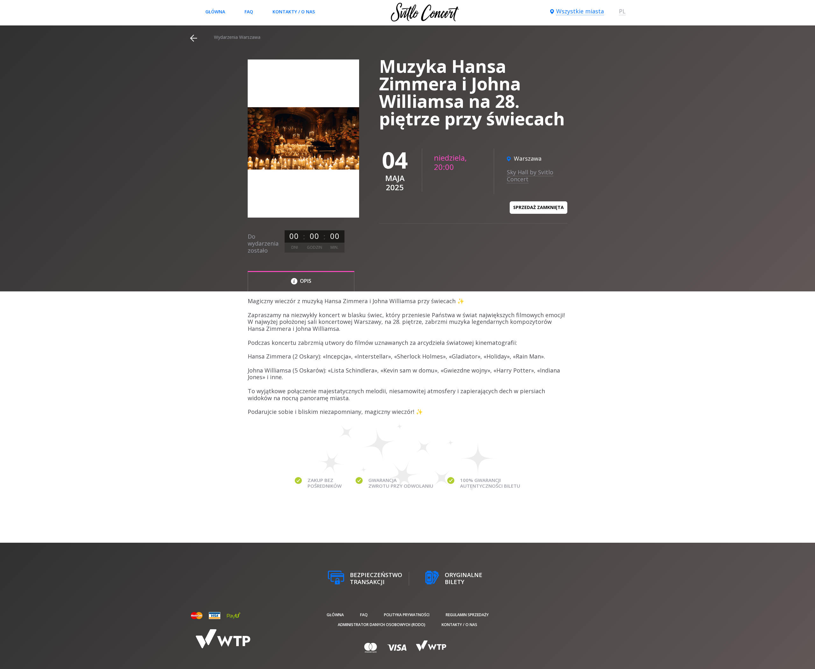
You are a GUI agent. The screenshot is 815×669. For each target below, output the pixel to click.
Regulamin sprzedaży (467, 614)
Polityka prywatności (406, 614)
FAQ (248, 12)
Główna (215, 12)
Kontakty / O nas (294, 12)
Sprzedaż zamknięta (538, 207)
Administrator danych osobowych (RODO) (381, 624)
